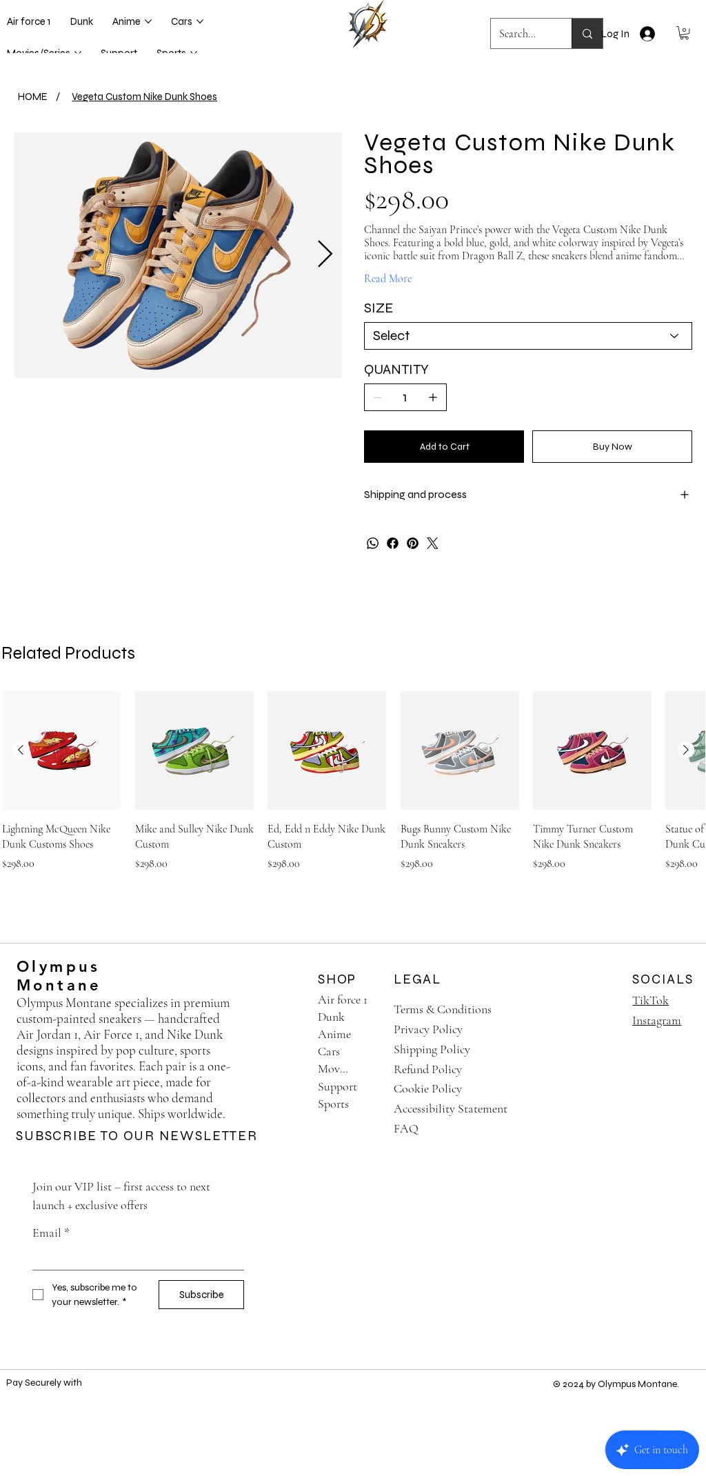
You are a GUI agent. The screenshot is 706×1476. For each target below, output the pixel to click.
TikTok (650, 1000)
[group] (353, 789)
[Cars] (368, 1051)
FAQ (406, 1128)
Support (337, 1086)
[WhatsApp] (372, 543)
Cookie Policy (428, 1088)
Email (51, 1232)
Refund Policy (428, 1069)
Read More (388, 279)
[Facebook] (392, 543)
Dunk (331, 1016)
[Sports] (368, 1104)
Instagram (656, 1020)
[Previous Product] (20, 749)
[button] (684, 32)
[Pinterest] (412, 543)
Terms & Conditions (443, 1009)
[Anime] (368, 1034)
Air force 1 (342, 999)
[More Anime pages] (148, 21)
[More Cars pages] (199, 21)
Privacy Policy (428, 1029)
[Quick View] (61, 750)
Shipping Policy (432, 1049)
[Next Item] (325, 254)
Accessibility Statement (450, 1108)
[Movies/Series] (368, 1068)
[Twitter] (432, 543)
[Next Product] (686, 749)
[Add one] (433, 397)
